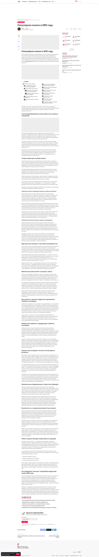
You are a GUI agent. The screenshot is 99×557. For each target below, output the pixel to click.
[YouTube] (79, 552)
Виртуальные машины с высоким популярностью (30, 97)
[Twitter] (76, 37)
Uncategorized (21, 22)
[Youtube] (67, 44)
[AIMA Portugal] (19, 1)
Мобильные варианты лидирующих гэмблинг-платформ (49, 88)
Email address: (24, 517)
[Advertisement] (31, 11)
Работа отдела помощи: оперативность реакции (47, 99)
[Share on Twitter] (71, 29)
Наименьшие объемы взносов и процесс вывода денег (31, 94)
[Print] (74, 29)
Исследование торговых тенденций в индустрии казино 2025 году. (49, 102)
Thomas (22, 28)
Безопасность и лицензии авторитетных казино (47, 97)
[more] (55, 1)
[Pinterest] (67, 41)
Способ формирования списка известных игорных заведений (30, 86)
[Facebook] (67, 37)
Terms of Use (7, 554)
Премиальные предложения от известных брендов (48, 94)
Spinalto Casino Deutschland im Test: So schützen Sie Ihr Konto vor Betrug (36, 503)
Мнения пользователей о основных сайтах (31, 100)
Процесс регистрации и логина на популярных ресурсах (49, 91)
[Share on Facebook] (70, 29)
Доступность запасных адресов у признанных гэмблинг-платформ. (49, 85)
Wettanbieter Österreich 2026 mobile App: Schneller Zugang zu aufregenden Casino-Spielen (39, 507)
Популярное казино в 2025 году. (29, 83)
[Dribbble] (76, 44)
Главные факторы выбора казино (31, 88)
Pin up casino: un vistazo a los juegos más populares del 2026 (33, 505)
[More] (76, 29)
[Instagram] (76, 41)
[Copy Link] (73, 29)
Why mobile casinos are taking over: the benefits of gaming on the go (35, 502)
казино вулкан (28, 61)
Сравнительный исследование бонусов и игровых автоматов (31, 91)
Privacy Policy (51, 524)
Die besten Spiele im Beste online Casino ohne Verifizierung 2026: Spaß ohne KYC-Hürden (38, 500)
